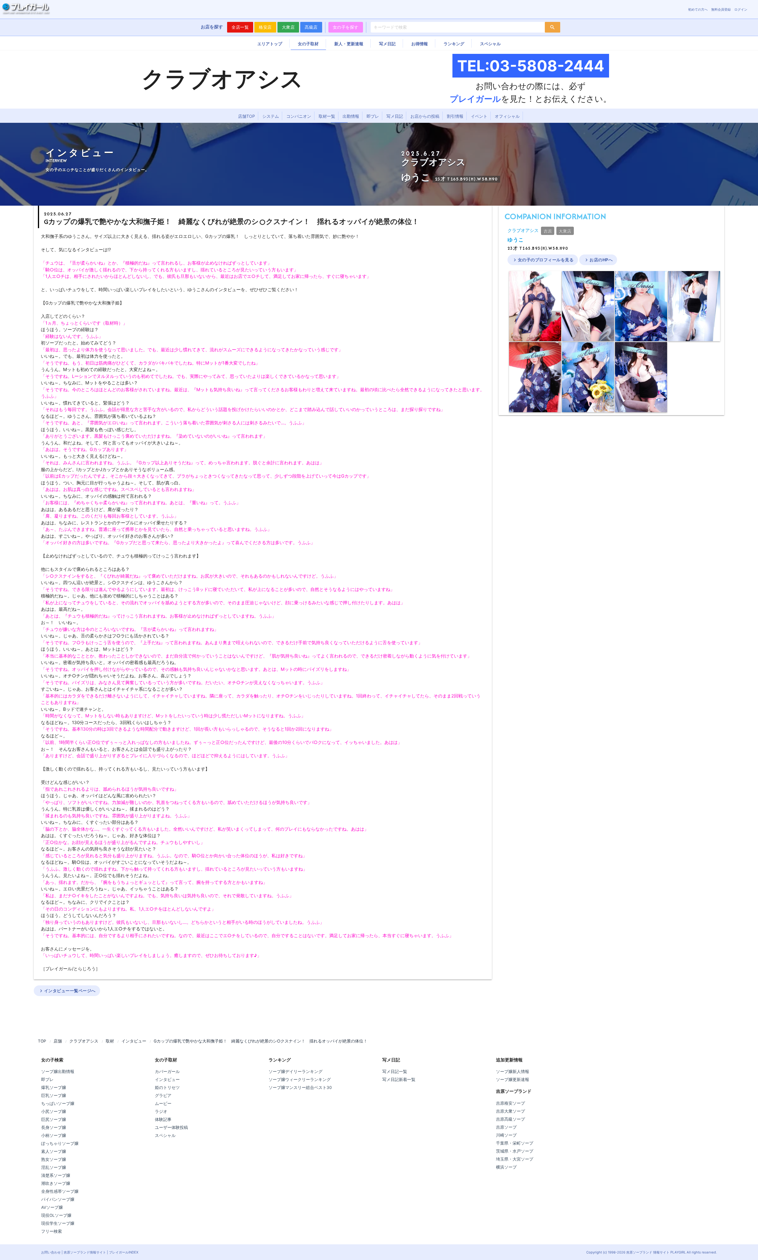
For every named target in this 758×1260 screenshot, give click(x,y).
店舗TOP (246, 116)
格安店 (265, 27)
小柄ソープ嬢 (53, 1135)
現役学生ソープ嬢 (57, 1223)
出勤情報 (351, 116)
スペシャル (490, 43)
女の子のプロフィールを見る (543, 260)
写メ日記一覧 (394, 1071)
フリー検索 (51, 1231)
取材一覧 (327, 116)
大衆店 (288, 27)
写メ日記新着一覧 (398, 1079)
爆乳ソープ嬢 (53, 1087)
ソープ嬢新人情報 (512, 1071)
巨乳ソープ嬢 (53, 1095)
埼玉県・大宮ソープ (514, 1159)
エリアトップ (269, 43)
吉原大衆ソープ (510, 1111)
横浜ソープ (506, 1167)
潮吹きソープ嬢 (55, 1183)
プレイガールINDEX (123, 1252)
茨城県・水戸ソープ (514, 1151)
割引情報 (455, 116)
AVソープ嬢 (52, 1207)
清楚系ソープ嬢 (55, 1175)
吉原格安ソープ (510, 1103)
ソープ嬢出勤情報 (57, 1071)
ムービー (163, 1103)
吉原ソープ (506, 1127)
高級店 (311, 27)
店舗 (58, 1041)
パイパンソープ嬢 (57, 1199)
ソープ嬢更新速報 (512, 1079)
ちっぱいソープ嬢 (57, 1103)
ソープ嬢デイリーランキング (295, 1071)
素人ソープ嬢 (53, 1151)
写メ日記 (387, 43)
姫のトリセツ (167, 1087)
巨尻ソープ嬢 (53, 1119)
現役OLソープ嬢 (56, 1215)
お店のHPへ (598, 260)
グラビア (163, 1095)
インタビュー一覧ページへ (67, 991)
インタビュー (133, 1041)
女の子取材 (308, 43)
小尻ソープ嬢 (53, 1111)
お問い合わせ (51, 1252)
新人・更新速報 (348, 43)
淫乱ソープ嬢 (53, 1167)
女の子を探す (346, 27)
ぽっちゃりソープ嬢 (59, 1143)
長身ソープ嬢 (53, 1127)
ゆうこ (516, 239)
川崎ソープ (506, 1135)
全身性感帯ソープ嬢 (59, 1191)
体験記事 (163, 1119)
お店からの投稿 (424, 116)
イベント (479, 116)
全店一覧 (240, 27)
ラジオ (161, 1111)
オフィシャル (507, 116)
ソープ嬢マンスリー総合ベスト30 (300, 1087)
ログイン (740, 9)
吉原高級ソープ (510, 1119)
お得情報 (419, 43)
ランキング (454, 43)
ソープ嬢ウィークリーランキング (300, 1079)
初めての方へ (698, 9)
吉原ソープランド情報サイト (85, 1252)
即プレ (373, 116)
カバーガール (167, 1071)
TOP (42, 1041)
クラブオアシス (523, 230)
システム (270, 116)
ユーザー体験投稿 (171, 1127)
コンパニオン (298, 116)
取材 (110, 1041)
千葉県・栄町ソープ (514, 1143)
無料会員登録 (721, 9)
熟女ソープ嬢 (53, 1159)
